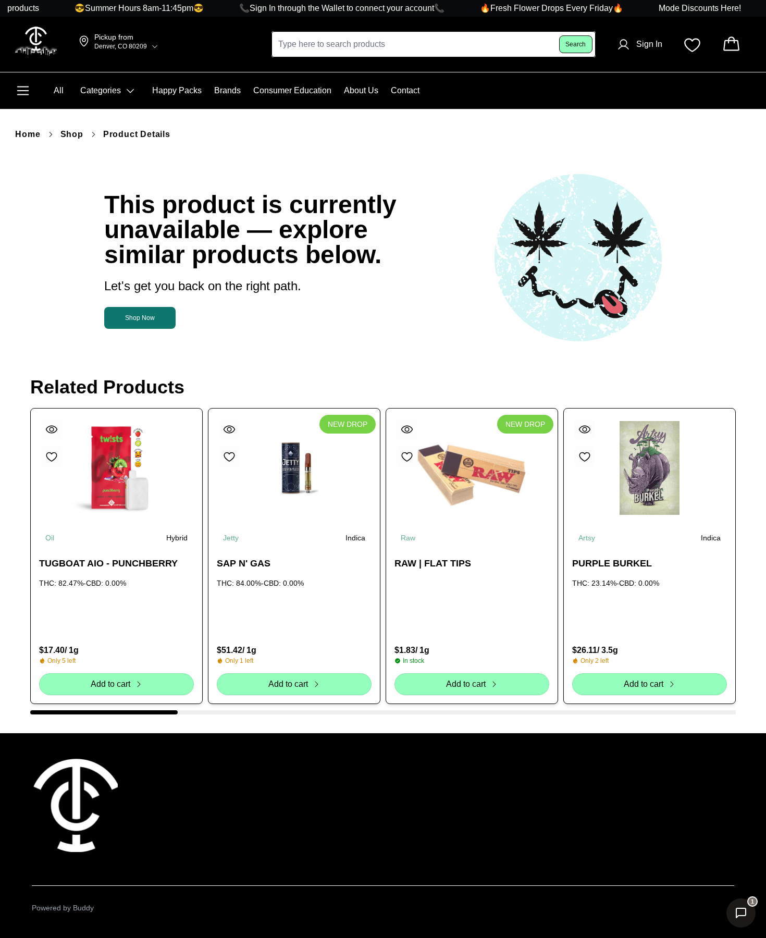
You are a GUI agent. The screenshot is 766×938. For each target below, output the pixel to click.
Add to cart (110, 684)
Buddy (83, 908)
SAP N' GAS (243, 563)
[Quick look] (51, 429)
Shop (71, 134)
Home (27, 134)
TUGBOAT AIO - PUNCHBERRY (108, 563)
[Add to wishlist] (51, 456)
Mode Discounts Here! (690, 8)
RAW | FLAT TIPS (432, 563)
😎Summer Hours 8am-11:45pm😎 (128, 8)
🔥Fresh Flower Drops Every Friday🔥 (540, 8)
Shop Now (140, 318)
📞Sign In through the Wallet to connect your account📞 (331, 8)
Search (575, 44)
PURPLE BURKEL (612, 563)
